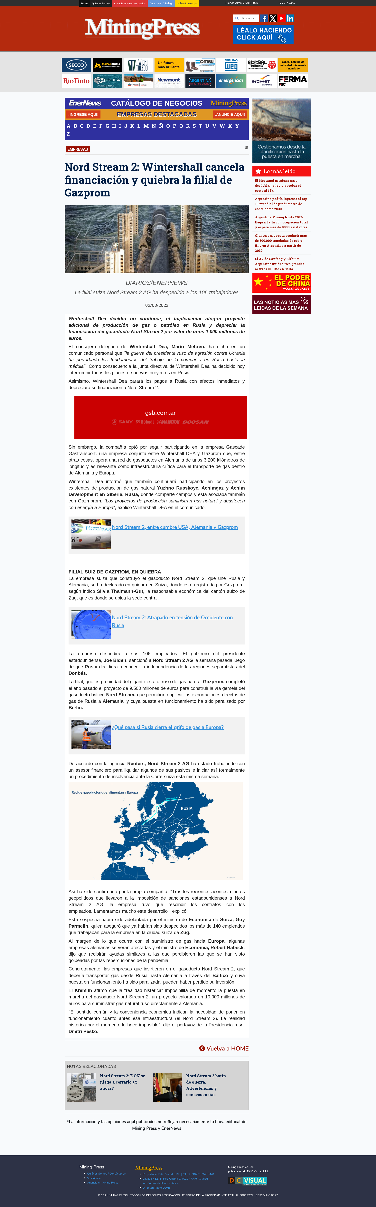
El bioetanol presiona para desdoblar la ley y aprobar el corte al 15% (278, 185)
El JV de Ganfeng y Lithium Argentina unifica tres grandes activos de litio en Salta (279, 264)
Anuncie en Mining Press (102, 1182)
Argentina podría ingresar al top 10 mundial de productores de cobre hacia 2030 (281, 204)
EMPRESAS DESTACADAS (156, 114)
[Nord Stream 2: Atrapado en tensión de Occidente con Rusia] (155, 637)
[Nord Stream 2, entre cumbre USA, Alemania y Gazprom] (155, 547)
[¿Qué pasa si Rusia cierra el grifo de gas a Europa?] (155, 747)
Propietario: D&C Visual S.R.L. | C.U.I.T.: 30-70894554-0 (178, 1174)
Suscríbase (94, 1178)
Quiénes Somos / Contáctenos (106, 1173)
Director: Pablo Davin (156, 1188)
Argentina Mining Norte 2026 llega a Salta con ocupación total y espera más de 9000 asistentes (281, 222)
